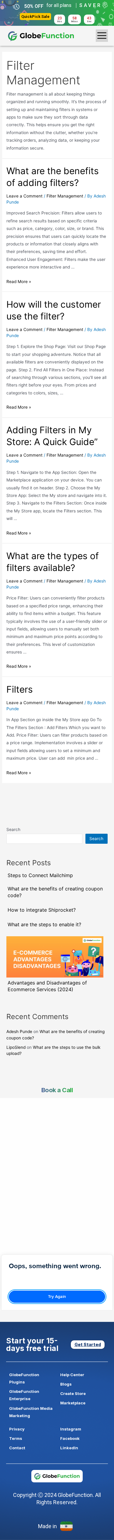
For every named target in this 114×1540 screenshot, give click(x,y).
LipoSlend (16, 1047)
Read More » (18, 281)
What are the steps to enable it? (44, 924)
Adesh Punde (19, 1031)
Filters (20, 689)
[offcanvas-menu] (102, 35)
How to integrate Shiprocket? (42, 910)
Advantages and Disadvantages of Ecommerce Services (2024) (47, 986)
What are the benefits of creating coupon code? (55, 892)
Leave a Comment (24, 196)
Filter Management (65, 196)
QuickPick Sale (35, 16)
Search (13, 829)
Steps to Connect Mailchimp (40, 875)
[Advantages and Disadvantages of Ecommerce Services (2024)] (54, 957)
